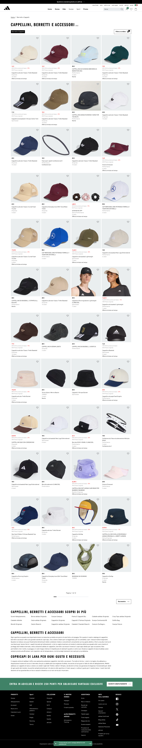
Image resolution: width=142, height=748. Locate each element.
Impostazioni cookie (45, 744)
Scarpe (71, 9)
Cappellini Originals (58, 620)
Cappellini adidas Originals (60, 624)
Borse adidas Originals (39, 616)
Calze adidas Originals (38, 620)
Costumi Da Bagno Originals (98, 624)
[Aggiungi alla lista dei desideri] (37, 38)
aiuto (101, 5)
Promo (85, 9)
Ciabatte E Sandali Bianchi (81, 624)
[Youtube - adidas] (123, 725)
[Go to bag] (135, 9)
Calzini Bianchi (36, 624)
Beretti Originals (16, 624)
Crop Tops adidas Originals (121, 616)
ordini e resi (107, 5)
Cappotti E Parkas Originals (81, 620)
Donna (57, 9)
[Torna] (7, 8)
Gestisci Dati (56, 744)
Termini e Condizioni (88, 744)
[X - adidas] (123, 709)
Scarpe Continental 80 (99, 620)
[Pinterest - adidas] (123, 714)
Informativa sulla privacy (73, 744)
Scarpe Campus (56, 616)
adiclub (126, 5)
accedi (131, 5)
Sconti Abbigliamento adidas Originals (18, 617)
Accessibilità (98, 744)
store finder (95, 5)
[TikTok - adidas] (123, 720)
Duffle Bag (116, 620)
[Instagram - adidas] (123, 704)
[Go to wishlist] (131, 9)
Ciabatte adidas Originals (100, 616)
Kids (64, 9)
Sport (78, 9)
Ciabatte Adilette (16, 620)
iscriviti (121, 5)
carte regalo (115, 5)
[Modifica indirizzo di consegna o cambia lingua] (136, 5)
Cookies (63, 744)
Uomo (50, 9)
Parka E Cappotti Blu (79, 616)
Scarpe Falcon (117, 624)
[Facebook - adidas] (123, 699)
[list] (62, 31)
